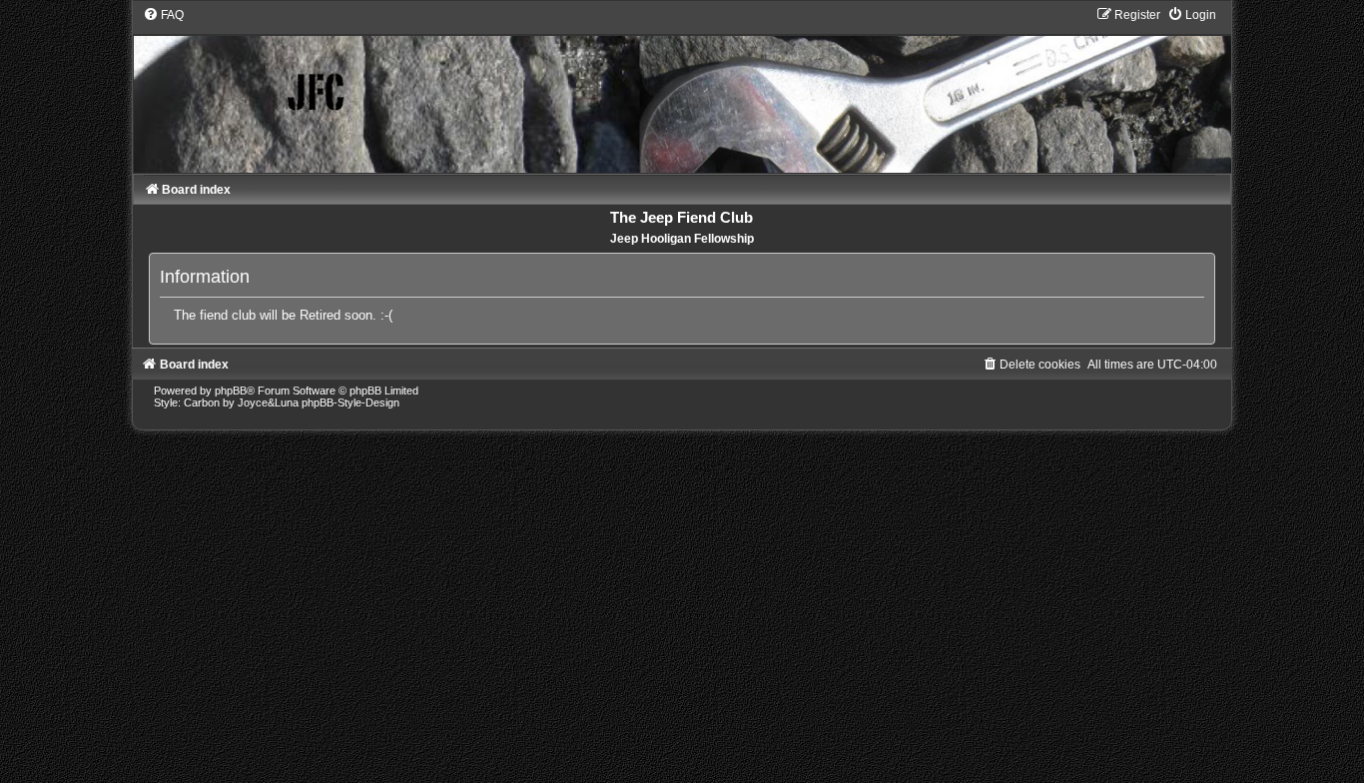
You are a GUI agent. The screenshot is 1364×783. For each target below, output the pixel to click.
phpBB (231, 390)
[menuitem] (163, 15)
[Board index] (682, 89)
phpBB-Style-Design (350, 402)
